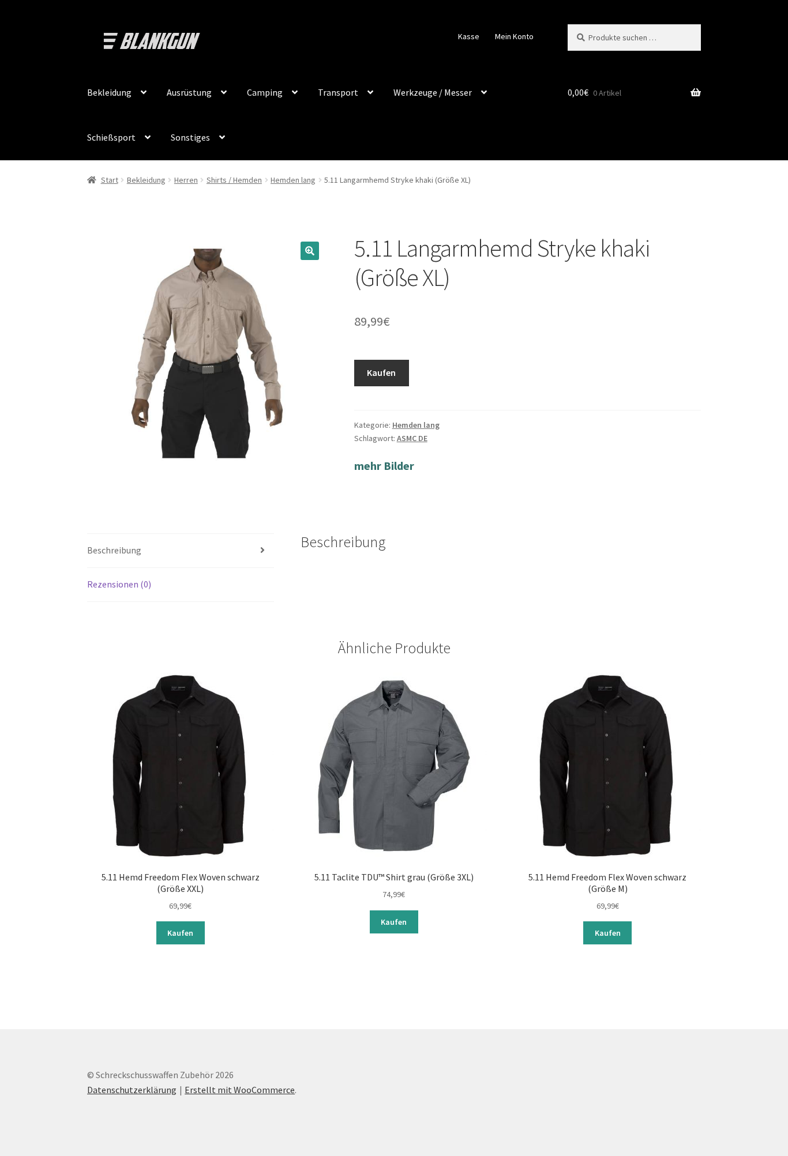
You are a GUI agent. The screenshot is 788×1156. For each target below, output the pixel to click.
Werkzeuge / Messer (432, 92)
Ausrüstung (189, 92)
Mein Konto (514, 36)
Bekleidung (109, 92)
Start (109, 180)
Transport (338, 92)
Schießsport (111, 137)
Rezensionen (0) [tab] (119, 584)
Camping (265, 92)
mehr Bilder (384, 465)
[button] (310, 251)
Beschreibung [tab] (114, 550)
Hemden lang (293, 180)
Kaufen (381, 372)
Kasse (468, 36)
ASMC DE (412, 438)
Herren (186, 180)
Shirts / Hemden (234, 180)
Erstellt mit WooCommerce (240, 1089)
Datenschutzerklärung (132, 1089)
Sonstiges (190, 137)
